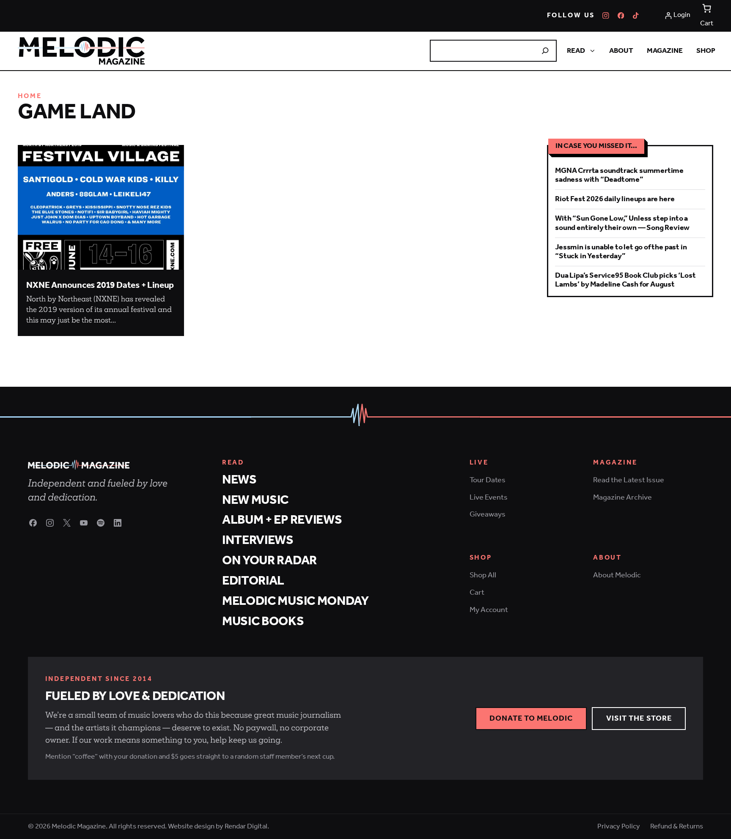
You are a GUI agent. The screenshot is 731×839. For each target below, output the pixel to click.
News (239, 480)
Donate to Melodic (531, 718)
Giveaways (488, 514)
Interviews (258, 540)
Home (30, 96)
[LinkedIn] (118, 523)
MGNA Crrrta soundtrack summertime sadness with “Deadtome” (619, 175)
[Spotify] (101, 523)
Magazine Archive (622, 497)
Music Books (263, 621)
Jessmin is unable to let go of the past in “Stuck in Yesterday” (621, 252)
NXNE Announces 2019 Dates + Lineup (100, 285)
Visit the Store (639, 718)
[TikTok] (636, 15)
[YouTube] (84, 523)
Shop (705, 50)
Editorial (253, 581)
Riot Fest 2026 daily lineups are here (614, 199)
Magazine (665, 50)
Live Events (489, 497)
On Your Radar (269, 561)
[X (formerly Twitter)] (67, 523)
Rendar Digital (246, 826)
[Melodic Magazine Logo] (81, 51)
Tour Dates (488, 480)
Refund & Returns (676, 826)
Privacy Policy (618, 826)
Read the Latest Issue (628, 480)
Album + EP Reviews (282, 520)
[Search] (545, 51)
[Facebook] (621, 15)
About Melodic (617, 575)
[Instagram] (606, 15)
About (621, 50)
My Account (489, 610)
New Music (255, 500)
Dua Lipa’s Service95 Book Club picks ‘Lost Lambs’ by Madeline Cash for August (625, 280)
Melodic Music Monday (295, 601)
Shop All (483, 575)
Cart (477, 592)
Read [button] (576, 50)
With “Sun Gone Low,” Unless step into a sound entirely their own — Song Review (622, 223)
